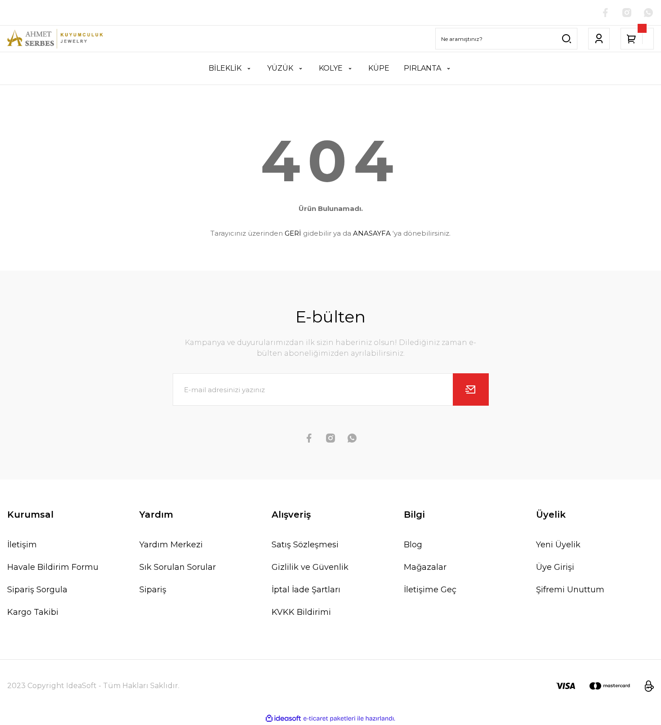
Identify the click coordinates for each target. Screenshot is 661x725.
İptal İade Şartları (306, 590)
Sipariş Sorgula (37, 590)
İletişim (22, 545)
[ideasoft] (283, 718)
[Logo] (55, 38)
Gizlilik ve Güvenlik (310, 567)
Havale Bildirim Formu (52, 567)
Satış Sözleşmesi (305, 545)
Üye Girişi (555, 567)
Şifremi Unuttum (570, 590)
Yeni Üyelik (558, 545)
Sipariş (152, 590)
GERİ (293, 233)
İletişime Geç (430, 590)
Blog (413, 545)
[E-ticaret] (329, 719)
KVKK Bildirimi (301, 612)
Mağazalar (425, 567)
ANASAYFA (372, 233)
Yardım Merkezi (171, 545)
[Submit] (471, 389)
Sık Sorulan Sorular (177, 567)
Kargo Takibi (32, 612)
